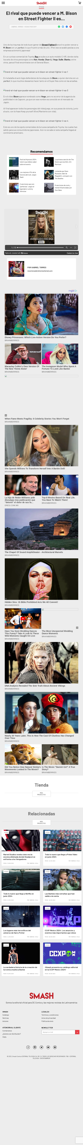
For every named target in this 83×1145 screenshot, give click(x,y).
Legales (45, 1012)
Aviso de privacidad (49, 1018)
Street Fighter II (49, 44)
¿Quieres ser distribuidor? (11, 1034)
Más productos (41, 794)
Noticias (5, 1018)
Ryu (36, 56)
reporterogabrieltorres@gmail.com (40, 271)
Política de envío (47, 1021)
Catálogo (5, 1015)
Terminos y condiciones (50, 1015)
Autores (5, 1021)
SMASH (5, 1012)
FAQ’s (4, 1037)
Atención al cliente (11, 1027)
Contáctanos (7, 1031)
